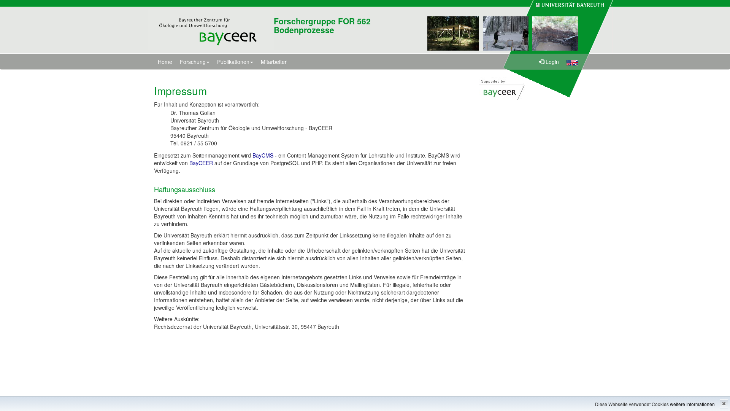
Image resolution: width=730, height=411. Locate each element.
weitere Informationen (692, 404)
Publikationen (233, 61)
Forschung (193, 61)
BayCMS (262, 155)
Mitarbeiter (274, 61)
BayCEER (201, 163)
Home (165, 61)
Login (551, 61)
